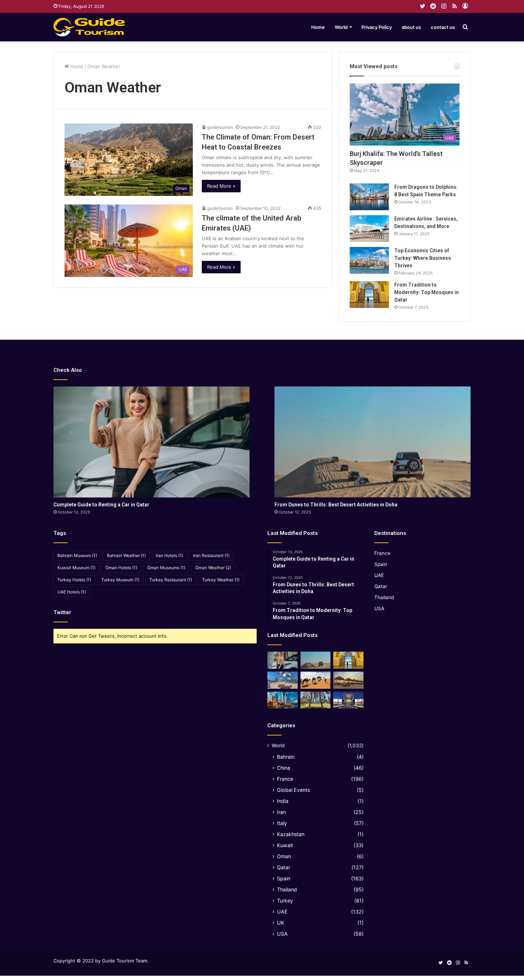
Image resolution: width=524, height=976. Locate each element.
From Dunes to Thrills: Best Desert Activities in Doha (335, 504)
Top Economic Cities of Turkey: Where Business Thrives (422, 258)
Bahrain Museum (77, 555)
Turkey (285, 900)
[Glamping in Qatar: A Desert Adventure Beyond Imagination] (348, 680)
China (283, 768)
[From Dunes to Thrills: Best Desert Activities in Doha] (372, 441)
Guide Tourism (118, 961)
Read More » (221, 186)
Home (318, 27)
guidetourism (220, 127)
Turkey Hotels (74, 579)
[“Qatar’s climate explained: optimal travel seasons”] (282, 700)
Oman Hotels (121, 567)
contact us (443, 27)
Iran (281, 812)
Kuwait (285, 845)
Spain (283, 878)
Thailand (287, 889)
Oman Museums (166, 567)
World (341, 27)
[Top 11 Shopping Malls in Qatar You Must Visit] (348, 700)
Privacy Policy (376, 27)
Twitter (62, 612)
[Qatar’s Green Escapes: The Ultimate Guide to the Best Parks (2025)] (315, 700)
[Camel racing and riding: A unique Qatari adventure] (315, 680)
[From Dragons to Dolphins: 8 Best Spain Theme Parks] (369, 196)
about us (411, 27)
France (285, 779)
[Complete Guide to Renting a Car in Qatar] (151, 441)
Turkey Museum (120, 579)
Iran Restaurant (211, 555)
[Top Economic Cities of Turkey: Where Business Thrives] (369, 260)
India (282, 801)
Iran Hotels (169, 555)
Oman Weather (213, 567)
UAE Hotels (71, 592)
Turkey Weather (221, 579)
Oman (284, 856)
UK (280, 923)
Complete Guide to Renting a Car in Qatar (101, 504)
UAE (282, 912)
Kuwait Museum (76, 567)
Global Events (293, 790)
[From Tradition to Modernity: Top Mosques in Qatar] (369, 294)
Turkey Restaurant (170, 579)
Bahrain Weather (126, 555)
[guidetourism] (89, 27)
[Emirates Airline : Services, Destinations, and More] (369, 228)
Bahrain (285, 757)
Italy (282, 823)
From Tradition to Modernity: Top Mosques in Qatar (426, 292)
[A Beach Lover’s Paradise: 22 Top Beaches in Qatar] (282, 680)
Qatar (283, 867)
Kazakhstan (290, 834)
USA (282, 934)
